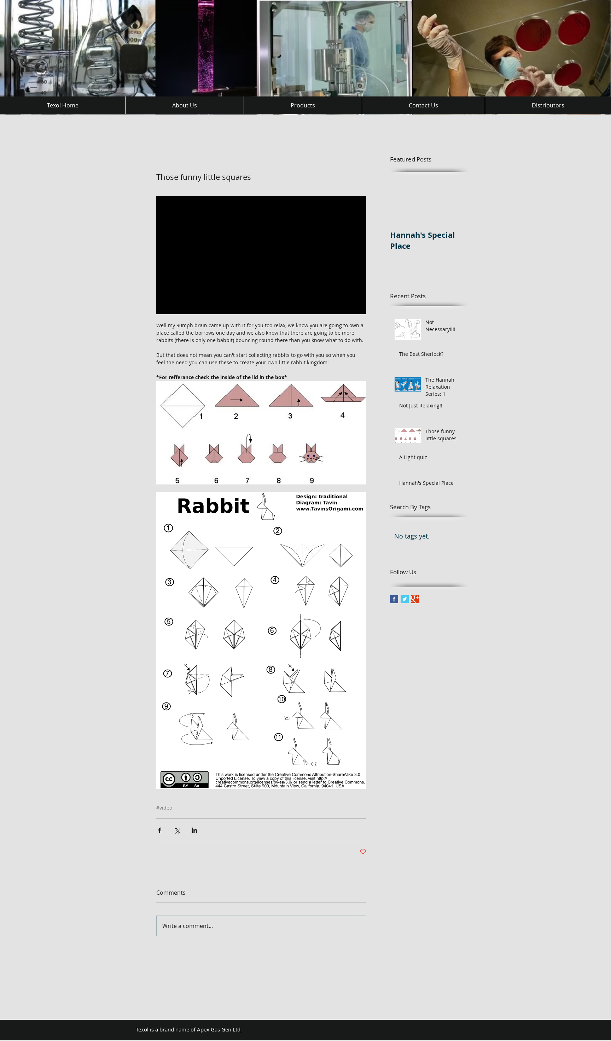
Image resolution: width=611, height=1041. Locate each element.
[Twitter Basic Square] (405, 599)
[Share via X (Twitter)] (177, 830)
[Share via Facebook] (159, 830)
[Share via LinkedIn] (194, 830)
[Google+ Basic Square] (415, 599)
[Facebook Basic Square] (394, 599)
